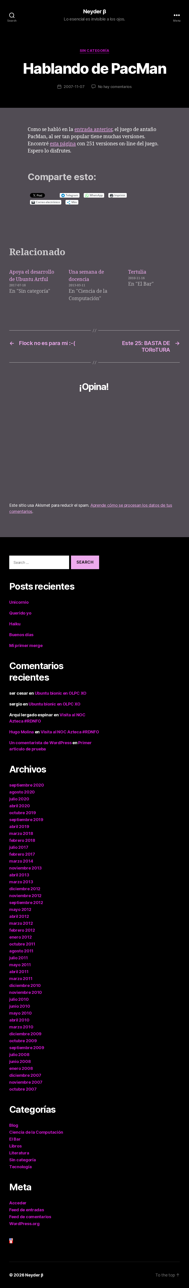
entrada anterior (93, 129)
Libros (15, 1146)
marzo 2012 (21, 923)
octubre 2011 (22, 944)
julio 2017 (18, 847)
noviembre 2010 (25, 992)
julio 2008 (19, 1054)
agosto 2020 (22, 792)
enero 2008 (21, 1068)
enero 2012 (20, 937)
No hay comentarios (115, 86)
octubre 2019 (22, 812)
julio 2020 (19, 798)
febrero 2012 (22, 930)
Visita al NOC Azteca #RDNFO (70, 731)
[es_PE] (54, 1242)
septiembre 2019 (26, 819)
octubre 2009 (23, 1040)
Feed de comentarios (30, 1216)
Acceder (18, 1202)
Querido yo (20, 613)
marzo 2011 (20, 978)
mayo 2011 (20, 964)
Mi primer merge (26, 645)
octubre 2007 (23, 1089)
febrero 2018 (22, 840)
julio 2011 (18, 957)
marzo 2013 (21, 881)
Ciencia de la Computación (36, 1132)
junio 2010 (19, 1006)
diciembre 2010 (25, 985)
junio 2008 (20, 1061)
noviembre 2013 (25, 868)
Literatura (19, 1152)
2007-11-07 (74, 86)
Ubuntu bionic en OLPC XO (61, 693)
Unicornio (19, 602)
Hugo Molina (21, 731)
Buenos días (21, 634)
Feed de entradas (26, 1209)
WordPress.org (24, 1223)
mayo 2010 (20, 1013)
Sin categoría (94, 51)
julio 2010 (19, 999)
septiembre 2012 (26, 902)
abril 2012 (19, 916)
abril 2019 (19, 826)
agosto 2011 (21, 950)
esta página (63, 144)
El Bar (15, 1139)
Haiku (15, 623)
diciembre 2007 (25, 1075)
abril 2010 (19, 1020)
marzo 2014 (21, 861)
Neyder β (94, 11)
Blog (13, 1125)
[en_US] (54, 1239)
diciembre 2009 (25, 1033)
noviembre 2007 (25, 1082)
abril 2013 (19, 874)
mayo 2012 (20, 909)
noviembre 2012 (25, 895)
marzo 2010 (21, 1027)
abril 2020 (19, 805)
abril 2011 (18, 971)
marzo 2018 (21, 833)
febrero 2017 (22, 854)
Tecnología (20, 1166)
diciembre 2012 (24, 888)
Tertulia (137, 272)
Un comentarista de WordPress (40, 742)
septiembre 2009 (26, 1047)
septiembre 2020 (26, 785)
